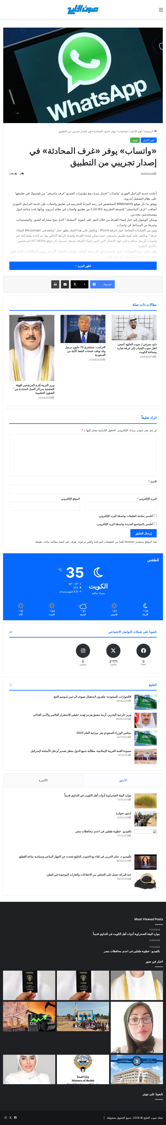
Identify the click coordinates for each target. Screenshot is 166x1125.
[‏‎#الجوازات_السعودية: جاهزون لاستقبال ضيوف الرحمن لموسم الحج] (145, 702)
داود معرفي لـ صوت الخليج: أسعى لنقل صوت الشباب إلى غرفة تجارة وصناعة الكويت (137, 348)
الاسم (152, 481)
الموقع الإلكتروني (70, 498)
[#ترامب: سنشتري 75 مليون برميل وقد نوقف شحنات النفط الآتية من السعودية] (83, 329)
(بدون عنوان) (123, 813)
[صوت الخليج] (83, 9)
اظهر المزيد (84, 265)
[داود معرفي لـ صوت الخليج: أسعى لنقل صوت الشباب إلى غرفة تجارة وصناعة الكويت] (134, 327)
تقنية (135, 140)
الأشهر (123, 780)
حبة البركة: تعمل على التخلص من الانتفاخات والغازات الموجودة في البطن (89, 874)
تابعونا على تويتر (153, 1094)
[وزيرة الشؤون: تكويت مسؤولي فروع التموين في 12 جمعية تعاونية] (29, 1069)
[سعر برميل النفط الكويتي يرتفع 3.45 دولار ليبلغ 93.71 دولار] (29, 1016)
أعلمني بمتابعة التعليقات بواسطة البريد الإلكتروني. (125, 516)
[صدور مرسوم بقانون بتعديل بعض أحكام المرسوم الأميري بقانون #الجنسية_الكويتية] (29, 985)
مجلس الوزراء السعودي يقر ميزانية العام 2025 (103, 732)
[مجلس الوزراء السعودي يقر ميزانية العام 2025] (145, 738)
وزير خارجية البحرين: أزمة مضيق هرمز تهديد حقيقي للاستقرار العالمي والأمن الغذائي (82, 714)
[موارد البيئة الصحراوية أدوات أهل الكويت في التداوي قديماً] (145, 800)
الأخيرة (43, 780)
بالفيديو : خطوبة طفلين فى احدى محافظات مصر (103, 831)
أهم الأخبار (136, 131)
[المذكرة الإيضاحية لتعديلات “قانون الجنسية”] (83, 985)
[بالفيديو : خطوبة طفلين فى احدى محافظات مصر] (145, 840)
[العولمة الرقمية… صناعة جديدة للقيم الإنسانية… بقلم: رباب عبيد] (137, 1027)
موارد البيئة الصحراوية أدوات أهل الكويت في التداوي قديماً (97, 795)
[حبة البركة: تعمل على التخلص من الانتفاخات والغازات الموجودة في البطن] (145, 881)
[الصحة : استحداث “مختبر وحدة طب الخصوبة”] (137, 985)
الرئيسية (149, 131)
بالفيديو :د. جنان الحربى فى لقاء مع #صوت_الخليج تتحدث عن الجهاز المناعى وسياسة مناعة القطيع (75, 856)
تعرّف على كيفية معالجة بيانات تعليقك (56, 541)
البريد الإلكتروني (147, 498)
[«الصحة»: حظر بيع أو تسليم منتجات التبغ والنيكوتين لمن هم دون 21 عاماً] (83, 1069)
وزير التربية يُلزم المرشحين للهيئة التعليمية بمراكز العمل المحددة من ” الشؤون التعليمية (33, 388)
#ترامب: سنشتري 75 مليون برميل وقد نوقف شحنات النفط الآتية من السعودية (85, 350)
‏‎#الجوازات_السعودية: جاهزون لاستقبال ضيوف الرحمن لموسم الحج (92, 696)
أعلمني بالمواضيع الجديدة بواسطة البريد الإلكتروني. (125, 524)
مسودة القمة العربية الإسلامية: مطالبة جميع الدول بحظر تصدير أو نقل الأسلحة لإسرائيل (81, 751)
